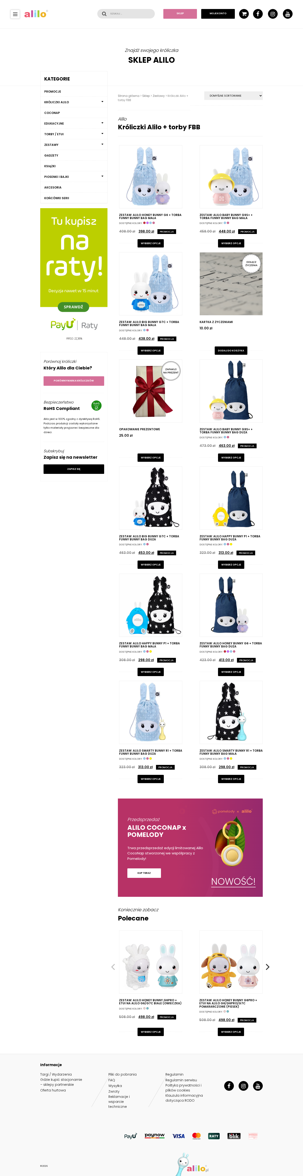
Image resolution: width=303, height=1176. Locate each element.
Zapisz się (73, 469)
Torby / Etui (54, 134)
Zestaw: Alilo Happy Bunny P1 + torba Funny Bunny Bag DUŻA (230, 537)
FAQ (111, 1080)
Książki (50, 166)
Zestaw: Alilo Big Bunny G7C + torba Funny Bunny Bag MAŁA (149, 323)
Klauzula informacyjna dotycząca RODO (184, 1098)
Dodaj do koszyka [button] (231, 350)
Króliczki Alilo (56, 102)
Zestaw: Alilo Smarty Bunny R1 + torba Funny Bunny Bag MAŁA (231, 752)
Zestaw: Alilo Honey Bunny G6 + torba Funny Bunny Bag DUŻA (231, 644)
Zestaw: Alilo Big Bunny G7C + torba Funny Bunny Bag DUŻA (149, 537)
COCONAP (52, 113)
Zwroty (114, 1091)
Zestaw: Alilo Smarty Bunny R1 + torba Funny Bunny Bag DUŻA (150, 752)
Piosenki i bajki (56, 177)
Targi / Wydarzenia (56, 1074)
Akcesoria (53, 187)
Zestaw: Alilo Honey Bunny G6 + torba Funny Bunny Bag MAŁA (150, 216)
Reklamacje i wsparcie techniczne (119, 1101)
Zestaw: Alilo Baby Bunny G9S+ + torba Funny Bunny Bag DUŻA (226, 430)
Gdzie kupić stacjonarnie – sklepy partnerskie (61, 1082)
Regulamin (174, 1074)
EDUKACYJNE (54, 123)
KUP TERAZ (144, 873)
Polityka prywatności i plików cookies (183, 1088)
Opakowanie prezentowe (139, 429)
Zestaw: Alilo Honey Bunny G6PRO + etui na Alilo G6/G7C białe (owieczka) (150, 1001)
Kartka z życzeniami (216, 322)
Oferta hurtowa (53, 1090)
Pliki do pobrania (122, 1074)
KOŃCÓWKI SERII (56, 198)
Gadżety (51, 155)
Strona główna (128, 96)
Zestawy (159, 96)
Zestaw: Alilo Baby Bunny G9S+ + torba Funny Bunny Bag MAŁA (226, 216)
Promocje (52, 92)
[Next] (267, 967)
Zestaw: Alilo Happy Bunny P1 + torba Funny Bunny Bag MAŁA (149, 644)
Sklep (180, 13)
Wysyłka (115, 1085)
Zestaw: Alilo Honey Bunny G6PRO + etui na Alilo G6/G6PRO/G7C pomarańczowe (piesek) (228, 1003)
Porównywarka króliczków (74, 380)
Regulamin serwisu (181, 1080)
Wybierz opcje (150, 243)
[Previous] (113, 967)
